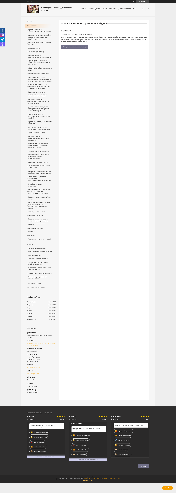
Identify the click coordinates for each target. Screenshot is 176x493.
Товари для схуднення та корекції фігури (39, 240)
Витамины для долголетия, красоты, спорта (37, 278)
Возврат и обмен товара (36, 288)
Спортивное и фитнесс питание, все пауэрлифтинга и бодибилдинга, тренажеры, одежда (39, 205)
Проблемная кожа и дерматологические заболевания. (39, 30)
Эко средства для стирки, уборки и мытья (40, 198)
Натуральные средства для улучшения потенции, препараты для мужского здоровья (39, 86)
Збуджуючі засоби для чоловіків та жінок (40, 69)
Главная (83, 9)
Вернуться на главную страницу (75, 46)
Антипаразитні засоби (35, 215)
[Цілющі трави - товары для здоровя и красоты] (33, 9)
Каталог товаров (33, 26)
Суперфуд (31, 235)
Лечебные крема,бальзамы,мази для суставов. (39, 166)
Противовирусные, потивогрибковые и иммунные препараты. (38, 138)
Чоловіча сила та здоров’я (37, 248)
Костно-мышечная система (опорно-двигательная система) (39, 128)
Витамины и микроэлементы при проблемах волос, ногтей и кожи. (39, 172)
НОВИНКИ (31, 232)
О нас (105, 9)
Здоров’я (31, 244)
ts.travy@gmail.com (33, 374)
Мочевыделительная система (38, 73)
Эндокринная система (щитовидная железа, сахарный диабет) (39, 116)
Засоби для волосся (35, 255)
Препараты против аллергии (38, 162)
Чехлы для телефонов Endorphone (40, 273)
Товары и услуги (94, 9)
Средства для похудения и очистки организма (40, 123)
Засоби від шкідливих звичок (38, 259)
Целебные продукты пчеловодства (35, 185)
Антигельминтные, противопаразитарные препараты (39, 56)
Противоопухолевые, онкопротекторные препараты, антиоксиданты (38, 101)
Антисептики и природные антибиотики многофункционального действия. (40, 178)
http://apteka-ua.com (33, 367)
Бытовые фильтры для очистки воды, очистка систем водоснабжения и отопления (39, 191)
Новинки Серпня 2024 (35, 228)
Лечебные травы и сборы (36, 51)
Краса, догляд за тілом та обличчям (40, 251)
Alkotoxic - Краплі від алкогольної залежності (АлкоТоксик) (86, 429)
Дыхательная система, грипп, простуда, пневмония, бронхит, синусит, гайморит (38, 109)
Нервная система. (34, 48)
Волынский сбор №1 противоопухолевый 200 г (129, 425)
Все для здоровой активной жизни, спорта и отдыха (40, 269)
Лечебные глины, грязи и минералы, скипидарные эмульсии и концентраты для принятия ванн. (40, 79)
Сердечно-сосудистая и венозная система (39, 43)
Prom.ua (97, 477)
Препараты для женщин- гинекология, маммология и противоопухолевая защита (37, 94)
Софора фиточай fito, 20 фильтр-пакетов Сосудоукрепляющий (42, 426)
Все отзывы (143, 466)
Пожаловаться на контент (92, 478)
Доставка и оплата (124, 9)
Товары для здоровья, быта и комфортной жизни (38, 263)
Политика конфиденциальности (110, 478)
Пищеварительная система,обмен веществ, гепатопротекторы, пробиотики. (39, 37)
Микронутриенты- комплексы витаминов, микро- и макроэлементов (38, 156)
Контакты (112, 9)
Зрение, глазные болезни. (37, 132)
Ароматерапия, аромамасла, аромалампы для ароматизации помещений (39, 62)
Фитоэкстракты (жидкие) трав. (38, 151)
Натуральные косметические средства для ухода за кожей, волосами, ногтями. (38, 145)
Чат (169, 488)
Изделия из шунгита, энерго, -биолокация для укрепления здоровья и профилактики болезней (38, 222)
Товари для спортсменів (36, 212)
